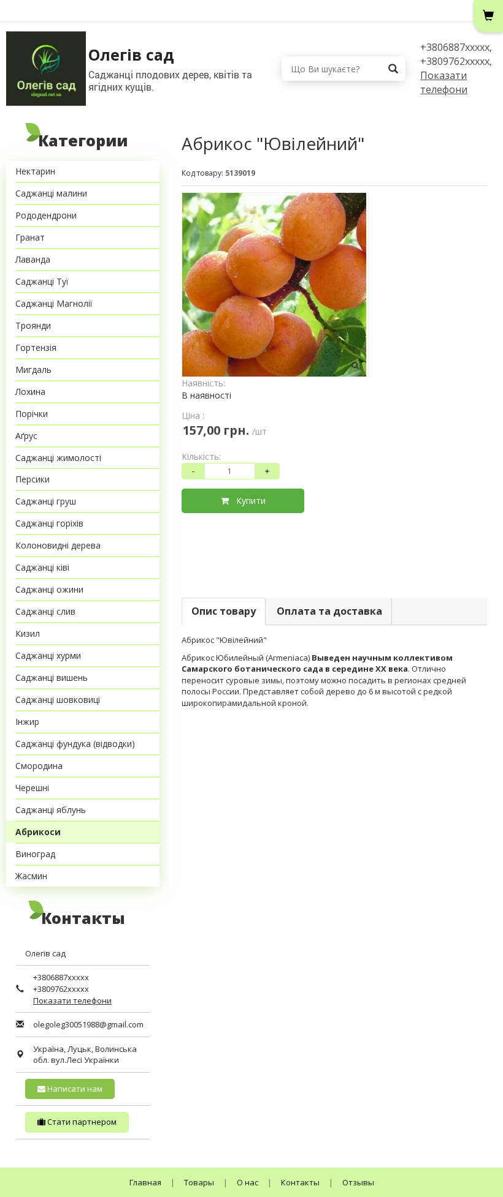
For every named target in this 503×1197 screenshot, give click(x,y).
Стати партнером (81, 1121)
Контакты (300, 1182)
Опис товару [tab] (223, 611)
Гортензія (35, 347)
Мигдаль (33, 369)
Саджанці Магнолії (54, 303)
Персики (32, 479)
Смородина (39, 765)
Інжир (27, 721)
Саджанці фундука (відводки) (75, 743)
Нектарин (35, 171)
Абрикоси (38, 832)
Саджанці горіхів (49, 523)
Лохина (30, 391)
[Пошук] (393, 68)
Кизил (27, 633)
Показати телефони (443, 82)
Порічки (31, 413)
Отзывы (358, 1182)
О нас (247, 1182)
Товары (199, 1182)
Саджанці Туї (42, 281)
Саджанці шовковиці (57, 699)
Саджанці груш (45, 501)
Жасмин (31, 876)
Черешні (32, 788)
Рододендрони (46, 215)
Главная (145, 1182)
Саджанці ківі (42, 567)
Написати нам (73, 1088)
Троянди (33, 325)
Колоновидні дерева (58, 545)
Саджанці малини (51, 193)
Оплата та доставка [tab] (329, 611)
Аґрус (26, 435)
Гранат (30, 237)
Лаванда (32, 259)
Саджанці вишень (51, 677)
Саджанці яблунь (50, 810)
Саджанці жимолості (58, 457)
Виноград (35, 854)
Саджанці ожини (49, 589)
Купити (247, 500)
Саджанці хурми (48, 655)
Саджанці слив (45, 611)
